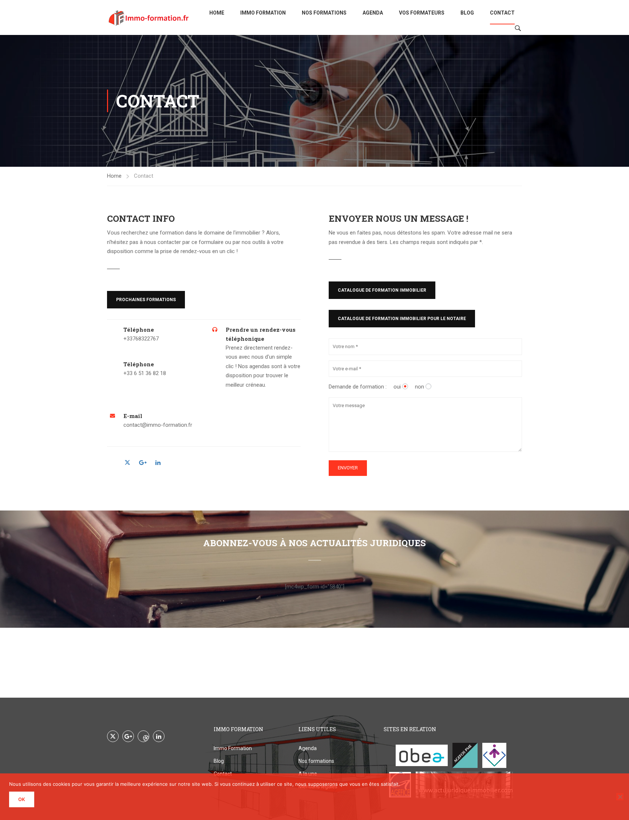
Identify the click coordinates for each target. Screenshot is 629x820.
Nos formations (324, 13)
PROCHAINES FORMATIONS (146, 299)
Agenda (373, 13)
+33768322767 (141, 338)
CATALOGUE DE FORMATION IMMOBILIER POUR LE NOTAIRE (402, 318)
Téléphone (138, 329)
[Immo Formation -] (149, 17)
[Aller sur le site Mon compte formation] (494, 755)
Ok (21, 799)
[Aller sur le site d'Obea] (422, 755)
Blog (467, 13)
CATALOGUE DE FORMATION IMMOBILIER (382, 290)
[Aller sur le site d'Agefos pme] (465, 755)
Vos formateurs (421, 13)
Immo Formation (263, 13)
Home (216, 13)
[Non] (620, 796)
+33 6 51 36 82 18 (144, 373)
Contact (502, 13)
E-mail (132, 415)
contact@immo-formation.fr (157, 425)
